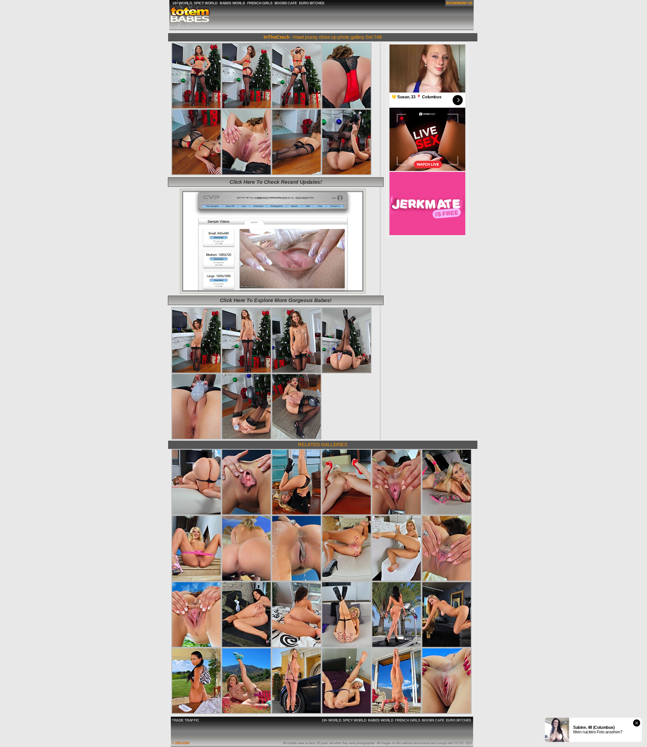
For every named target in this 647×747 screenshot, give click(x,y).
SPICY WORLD (354, 720)
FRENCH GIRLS (407, 720)
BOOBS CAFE (433, 720)
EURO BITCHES (458, 720)
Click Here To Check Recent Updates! (275, 182)
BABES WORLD (381, 720)
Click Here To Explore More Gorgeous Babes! (276, 300)
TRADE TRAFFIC (185, 720)
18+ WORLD (331, 720)
